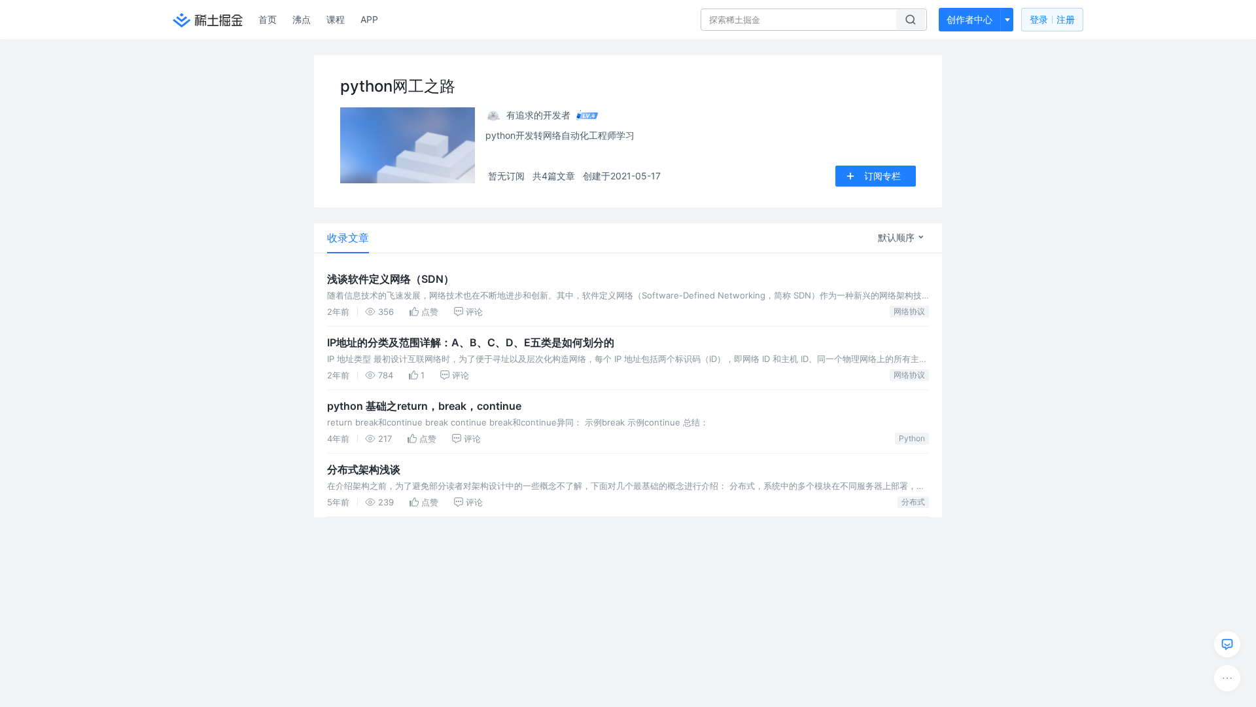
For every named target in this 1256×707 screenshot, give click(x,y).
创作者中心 (969, 19)
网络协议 (909, 311)
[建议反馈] (1227, 644)
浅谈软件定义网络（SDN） (390, 278)
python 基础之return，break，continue (424, 405)
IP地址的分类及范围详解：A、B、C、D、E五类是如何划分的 (470, 342)
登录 (1052, 19)
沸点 (301, 19)
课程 (335, 19)
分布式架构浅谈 (363, 469)
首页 (267, 19)
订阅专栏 (882, 175)
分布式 (913, 502)
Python (912, 438)
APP (369, 19)
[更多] (1227, 678)
